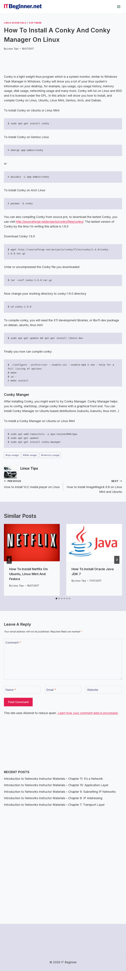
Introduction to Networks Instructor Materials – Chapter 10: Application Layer (56, 785)
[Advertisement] (63, 60)
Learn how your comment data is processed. (88, 713)
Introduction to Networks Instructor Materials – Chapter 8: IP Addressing (53, 798)
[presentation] (32, 542)
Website (92, 690)
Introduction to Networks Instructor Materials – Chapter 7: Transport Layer (54, 804)
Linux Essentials (15, 23)
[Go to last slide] (9, 560)
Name (10, 690)
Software (35, 23)
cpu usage (12, 455)
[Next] (116, 560)
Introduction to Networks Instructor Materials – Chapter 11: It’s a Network (53, 778)
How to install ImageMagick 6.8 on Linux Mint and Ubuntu (94, 487)
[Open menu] (118, 7)
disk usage (30, 455)
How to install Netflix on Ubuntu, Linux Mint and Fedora (28, 574)
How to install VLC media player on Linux (32, 484)
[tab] (56, 598)
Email (51, 690)
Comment (13, 642)
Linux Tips (13, 48)
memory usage (50, 455)
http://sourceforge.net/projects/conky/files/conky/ (49, 221)
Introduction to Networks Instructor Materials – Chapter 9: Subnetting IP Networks (60, 791)
